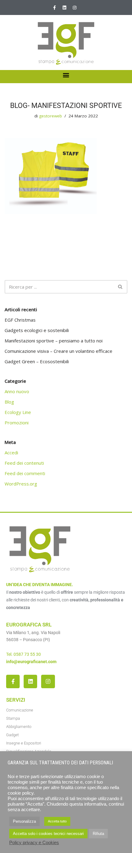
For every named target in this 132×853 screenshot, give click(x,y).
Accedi (11, 452)
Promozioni (17, 422)
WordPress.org (21, 484)
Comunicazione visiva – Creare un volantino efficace (58, 351)
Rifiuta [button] (98, 833)
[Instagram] (74, 7)
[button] (66, 75)
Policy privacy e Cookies (34, 842)
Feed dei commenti (25, 473)
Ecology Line (18, 412)
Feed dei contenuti (24, 463)
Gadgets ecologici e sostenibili (37, 330)
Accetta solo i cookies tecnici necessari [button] (48, 833)
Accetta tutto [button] (57, 821)
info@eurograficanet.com (31, 661)
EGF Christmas (20, 320)
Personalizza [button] (24, 821)
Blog (9, 402)
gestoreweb (50, 116)
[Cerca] (120, 287)
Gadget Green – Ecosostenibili (37, 361)
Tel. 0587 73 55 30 (23, 654)
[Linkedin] (64, 7)
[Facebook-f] (54, 7)
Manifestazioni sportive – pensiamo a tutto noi (54, 341)
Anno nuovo (17, 391)
